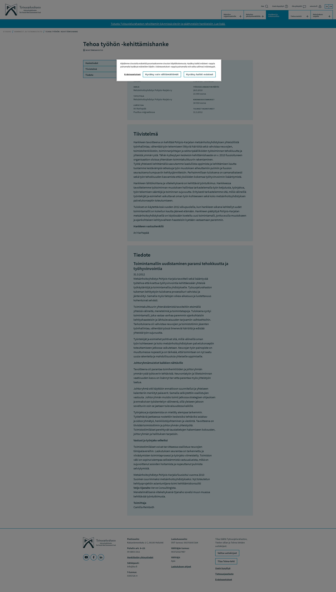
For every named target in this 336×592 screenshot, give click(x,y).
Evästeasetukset (132, 74)
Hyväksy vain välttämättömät (162, 74)
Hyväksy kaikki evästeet (199, 74)
